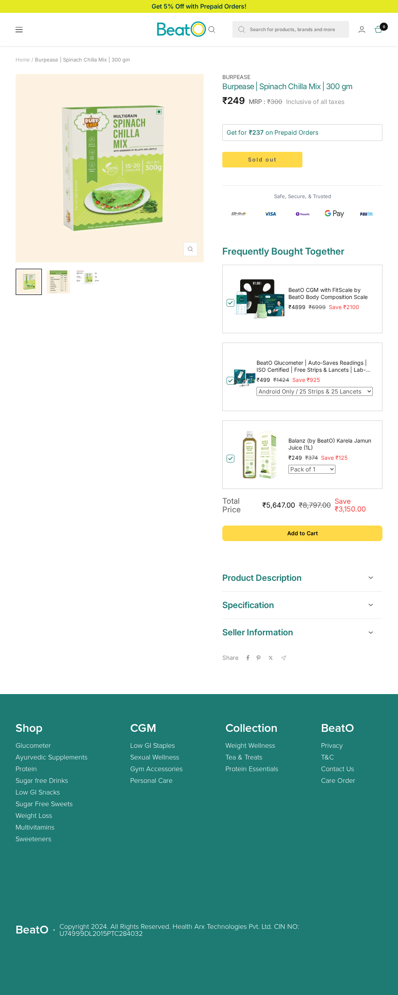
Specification (248, 605)
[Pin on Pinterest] (258, 658)
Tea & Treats (243, 756)
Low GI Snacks (38, 791)
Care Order (338, 780)
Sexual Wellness (154, 756)
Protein (26, 768)
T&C (327, 756)
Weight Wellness (250, 745)
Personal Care (151, 780)
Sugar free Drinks (42, 780)
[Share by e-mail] (283, 658)
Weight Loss (34, 815)
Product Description (262, 578)
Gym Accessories (156, 768)
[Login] (361, 29)
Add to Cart (302, 533)
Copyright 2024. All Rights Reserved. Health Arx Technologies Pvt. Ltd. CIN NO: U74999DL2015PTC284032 (179, 930)
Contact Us (337, 768)
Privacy (332, 745)
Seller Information (257, 632)
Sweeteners (33, 838)
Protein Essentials (251, 768)
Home (23, 59)
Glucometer (33, 745)
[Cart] (378, 29)
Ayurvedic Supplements (51, 756)
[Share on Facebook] (248, 658)
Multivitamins (35, 826)
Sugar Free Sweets (44, 803)
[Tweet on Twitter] (270, 658)
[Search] (211, 29)
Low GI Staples (152, 745)
